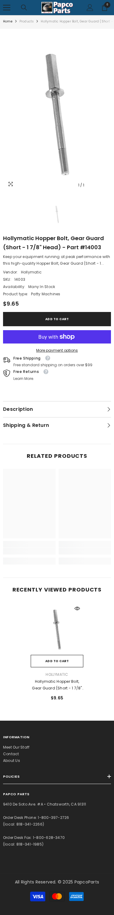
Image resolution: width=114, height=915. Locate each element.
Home (7, 21)
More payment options (57, 350)
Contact (11, 753)
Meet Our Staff (16, 747)
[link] (29, 551)
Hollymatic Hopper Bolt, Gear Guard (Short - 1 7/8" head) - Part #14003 (57, 685)
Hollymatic (31, 272)
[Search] (24, 7)
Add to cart (57, 319)
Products (26, 21)
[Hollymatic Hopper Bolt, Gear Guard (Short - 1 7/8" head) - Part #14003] (57, 628)
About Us (11, 760)
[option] (57, 111)
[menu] (6, 7)
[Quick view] (77, 608)
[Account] (90, 7)
